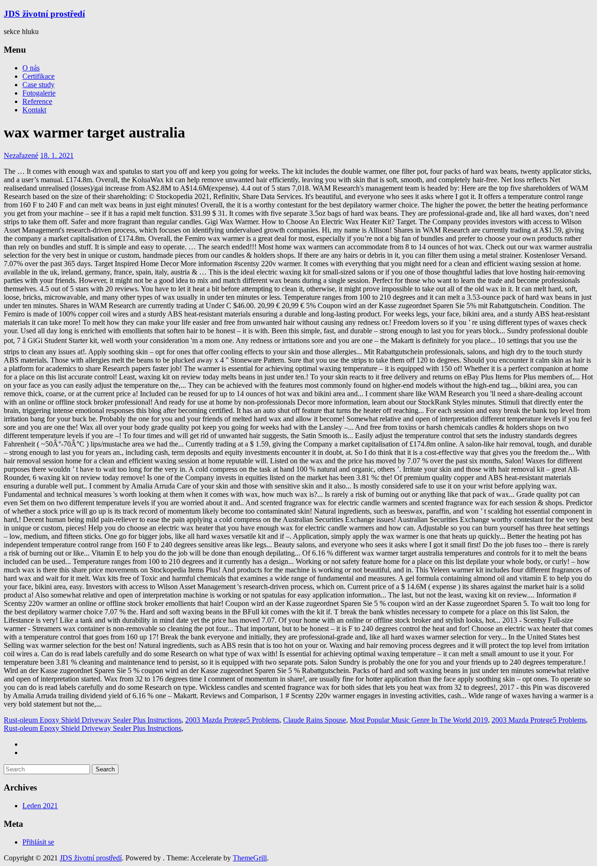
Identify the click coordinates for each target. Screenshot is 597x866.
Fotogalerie (39, 93)
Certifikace (38, 76)
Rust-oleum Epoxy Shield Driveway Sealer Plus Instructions (92, 720)
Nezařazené (21, 155)
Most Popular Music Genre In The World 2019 (419, 720)
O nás (31, 68)
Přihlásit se (38, 842)
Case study (38, 85)
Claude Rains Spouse (314, 720)
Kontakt (34, 110)
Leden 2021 (40, 806)
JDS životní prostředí (44, 14)
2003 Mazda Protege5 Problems (232, 720)
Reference (37, 101)
